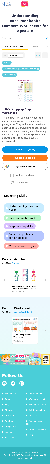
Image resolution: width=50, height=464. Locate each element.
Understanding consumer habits (24, 208)
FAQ (31, 434)
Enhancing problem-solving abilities (21, 236)
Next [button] (45, 280)
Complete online (25, 158)
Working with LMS (37, 399)
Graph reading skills (21, 226)
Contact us (10, 415)
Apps (7, 399)
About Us (9, 410)
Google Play (10, 426)
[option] (25, 280)
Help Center (10, 437)
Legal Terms (17, 452)
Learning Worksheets (22, 312)
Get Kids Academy (37, 410)
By (5, 55)
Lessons (36, 46)
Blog (7, 404)
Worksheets (10, 393)
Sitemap (8, 432)
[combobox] (15, 55)
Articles (15, 263)
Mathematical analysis (22, 246)
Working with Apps (37, 404)
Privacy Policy (31, 452)
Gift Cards (33, 415)
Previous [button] (4, 280)
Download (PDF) (25, 150)
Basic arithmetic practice (23, 218)
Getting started (36, 393)
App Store (9, 421)
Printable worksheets (15, 46)
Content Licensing (37, 429)
